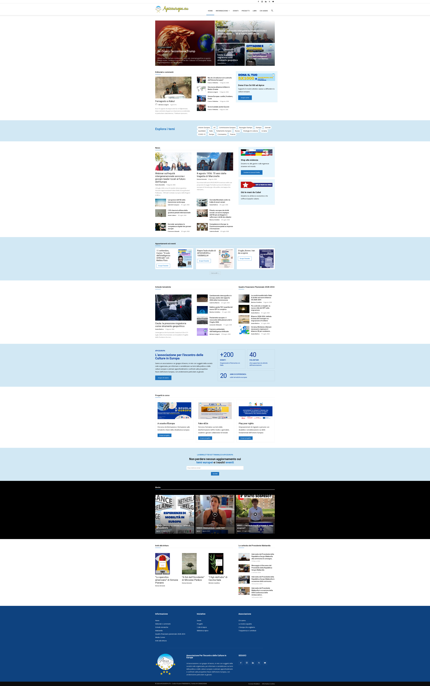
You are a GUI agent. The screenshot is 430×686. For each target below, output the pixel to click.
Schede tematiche (163, 287)
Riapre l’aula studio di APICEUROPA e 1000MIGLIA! (206, 253)
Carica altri (214, 273)
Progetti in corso (162, 395)
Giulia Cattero (172, 215)
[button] (272, 11)
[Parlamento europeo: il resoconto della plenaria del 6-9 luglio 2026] (202, 320)
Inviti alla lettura (162, 545)
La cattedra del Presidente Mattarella (254, 545)
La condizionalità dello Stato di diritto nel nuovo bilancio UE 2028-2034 (261, 298)
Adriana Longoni (163, 104)
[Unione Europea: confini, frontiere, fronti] (201, 98)
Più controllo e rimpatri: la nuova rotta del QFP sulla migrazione (260, 308)
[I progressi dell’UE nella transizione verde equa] (160, 202)
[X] (269, 1)
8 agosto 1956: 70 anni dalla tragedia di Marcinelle (211, 175)
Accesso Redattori (254, 684)
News (157, 148)
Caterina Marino (214, 303)
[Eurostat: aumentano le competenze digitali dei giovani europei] (160, 227)
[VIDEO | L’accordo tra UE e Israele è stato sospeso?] (255, 514)
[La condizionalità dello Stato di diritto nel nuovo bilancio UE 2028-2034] (244, 298)
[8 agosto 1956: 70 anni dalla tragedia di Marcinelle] (215, 161)
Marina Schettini (215, 220)
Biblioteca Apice (202, 631)
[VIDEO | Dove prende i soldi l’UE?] (215, 514)
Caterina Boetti (214, 231)
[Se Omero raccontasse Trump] (185, 43)
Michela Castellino (214, 583)
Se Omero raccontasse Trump (176, 51)
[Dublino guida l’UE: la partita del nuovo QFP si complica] (202, 310)
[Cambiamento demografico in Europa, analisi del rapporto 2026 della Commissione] (202, 298)
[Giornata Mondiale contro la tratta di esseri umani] (202, 202)
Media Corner (160, 637)
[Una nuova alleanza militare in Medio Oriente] (201, 89)
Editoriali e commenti (165, 47)
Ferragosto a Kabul (165, 101)
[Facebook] (258, 1)
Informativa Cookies (268, 684)
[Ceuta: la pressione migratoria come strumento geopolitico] (173, 307)
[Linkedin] (265, 1)
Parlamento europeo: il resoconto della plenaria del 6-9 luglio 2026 (221, 320)
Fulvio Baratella (222, 37)
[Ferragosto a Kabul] (173, 87)
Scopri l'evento (163, 266)
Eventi (236, 11)
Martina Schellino (215, 312)
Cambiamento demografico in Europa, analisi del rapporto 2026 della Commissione (221, 298)
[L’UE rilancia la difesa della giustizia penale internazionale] (160, 213)
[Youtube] (273, 1)
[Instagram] (262, 1)
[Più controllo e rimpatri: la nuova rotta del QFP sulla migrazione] (244, 309)
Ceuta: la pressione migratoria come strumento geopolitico (227, 57)
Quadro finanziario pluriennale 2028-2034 (170, 634)
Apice (158, 531)
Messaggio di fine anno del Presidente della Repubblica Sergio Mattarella (262, 568)
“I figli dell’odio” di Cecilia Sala (218, 578)
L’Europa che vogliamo (247, 627)
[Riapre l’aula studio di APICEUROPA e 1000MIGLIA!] (226, 258)
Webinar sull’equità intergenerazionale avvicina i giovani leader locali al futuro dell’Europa (170, 177)
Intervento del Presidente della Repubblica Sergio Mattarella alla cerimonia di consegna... (263, 556)
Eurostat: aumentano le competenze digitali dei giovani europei (179, 226)
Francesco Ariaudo (173, 231)
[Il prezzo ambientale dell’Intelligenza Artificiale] (202, 332)
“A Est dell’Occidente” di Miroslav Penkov (193, 578)
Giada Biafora (221, 63)
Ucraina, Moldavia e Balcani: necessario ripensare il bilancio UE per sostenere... (261, 329)
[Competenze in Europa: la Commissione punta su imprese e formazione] (202, 227)
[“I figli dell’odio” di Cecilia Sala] (216, 563)
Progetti (246, 11)
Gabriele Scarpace (173, 205)
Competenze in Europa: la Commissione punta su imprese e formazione (221, 226)
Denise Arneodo (202, 179)
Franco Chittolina (162, 55)
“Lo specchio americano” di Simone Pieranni (166, 580)
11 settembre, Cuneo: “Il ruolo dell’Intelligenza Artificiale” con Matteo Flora (163, 255)
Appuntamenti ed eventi (255, 50)
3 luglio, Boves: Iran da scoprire (246, 251)
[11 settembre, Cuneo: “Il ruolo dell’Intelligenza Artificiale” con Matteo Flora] (185, 258)
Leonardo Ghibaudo (216, 325)
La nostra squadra (245, 624)
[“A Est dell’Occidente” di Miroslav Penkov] (189, 563)
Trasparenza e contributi (247, 631)
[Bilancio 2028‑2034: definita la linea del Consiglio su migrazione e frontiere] (244, 319)
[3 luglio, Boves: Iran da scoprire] (266, 258)
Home (210, 11)
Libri (255, 11)
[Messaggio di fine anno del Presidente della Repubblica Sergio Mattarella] (244, 568)
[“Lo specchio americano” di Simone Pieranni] (162, 563)
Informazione (222, 11)
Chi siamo (264, 11)
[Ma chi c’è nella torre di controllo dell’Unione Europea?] (201, 80)
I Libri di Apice (202, 627)
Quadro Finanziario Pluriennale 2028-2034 (256, 287)
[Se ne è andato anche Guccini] (201, 108)
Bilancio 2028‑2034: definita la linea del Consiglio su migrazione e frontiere (261, 319)
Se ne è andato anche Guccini (218, 107)
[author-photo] (156, 104)
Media (157, 487)
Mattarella (159, 631)
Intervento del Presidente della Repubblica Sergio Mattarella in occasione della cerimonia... (263, 579)
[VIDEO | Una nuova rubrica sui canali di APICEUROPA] (174, 514)
